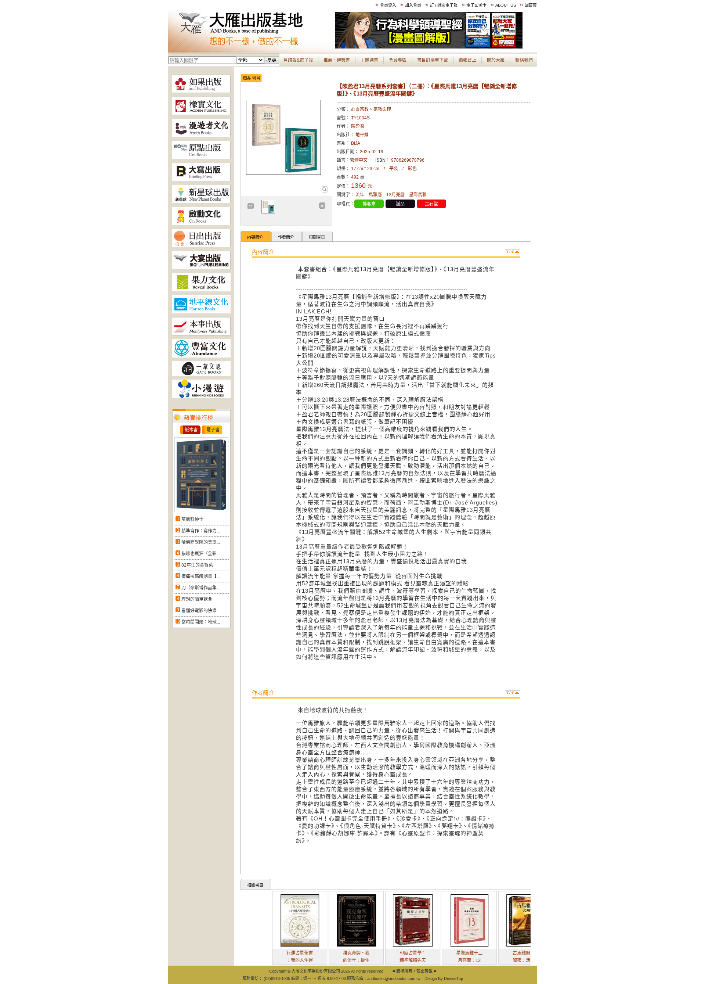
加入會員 (413, 5)
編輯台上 (467, 60)
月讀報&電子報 (298, 60)
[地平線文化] (201, 312)
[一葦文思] (201, 374)
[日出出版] (201, 245)
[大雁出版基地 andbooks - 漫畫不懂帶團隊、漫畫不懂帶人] (429, 47)
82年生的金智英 (197, 565)
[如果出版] (201, 91)
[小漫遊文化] (201, 396)
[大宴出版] (201, 267)
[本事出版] (201, 334)
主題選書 (369, 60)
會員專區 (397, 60)
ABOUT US (505, 5)
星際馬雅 (418, 194)
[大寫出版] (201, 179)
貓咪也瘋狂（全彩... (200, 553)
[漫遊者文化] (201, 135)
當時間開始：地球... (200, 622)
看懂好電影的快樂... (200, 610)
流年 (359, 194)
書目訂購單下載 (432, 60)
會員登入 (388, 5)
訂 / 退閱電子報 (444, 5)
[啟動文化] (201, 223)
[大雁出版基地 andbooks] (251, 47)
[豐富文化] (201, 356)
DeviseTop (453, 978)
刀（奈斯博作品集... (200, 587)
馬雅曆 (375, 194)
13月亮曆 (395, 194)
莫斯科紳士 (192, 519)
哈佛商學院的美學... (200, 542)
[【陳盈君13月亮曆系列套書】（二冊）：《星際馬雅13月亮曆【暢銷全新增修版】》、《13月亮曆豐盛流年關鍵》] (324, 191)
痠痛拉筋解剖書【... (200, 576)
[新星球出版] (201, 201)
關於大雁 (496, 60)
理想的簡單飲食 (196, 599)
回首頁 (531, 5)
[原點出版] (201, 157)
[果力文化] (201, 289)
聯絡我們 (524, 60)
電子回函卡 (476, 5)
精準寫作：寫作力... (200, 531)
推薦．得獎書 (336, 60)
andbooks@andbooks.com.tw (393, 978)
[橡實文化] (201, 113)
